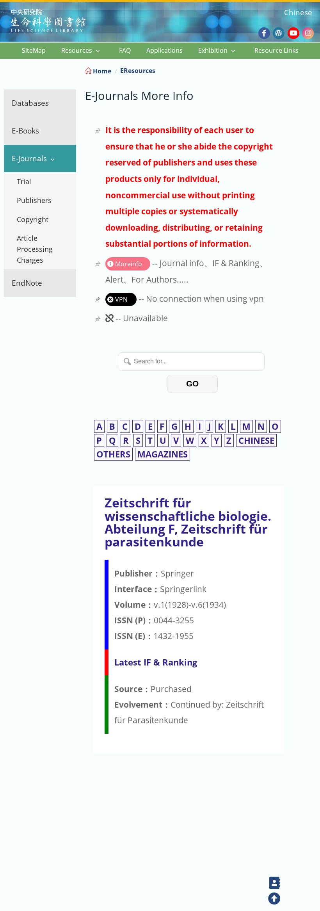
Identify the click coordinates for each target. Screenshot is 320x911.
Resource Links (276, 50)
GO (192, 383)
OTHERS (113, 454)
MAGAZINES (162, 454)
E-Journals (29, 158)
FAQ (125, 50)
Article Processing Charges (35, 249)
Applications (164, 50)
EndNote (27, 283)
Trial (24, 181)
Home (101, 71)
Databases (30, 103)
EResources (137, 70)
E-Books (25, 130)
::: (313, 69)
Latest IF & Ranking (155, 662)
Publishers (34, 200)
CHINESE (256, 440)
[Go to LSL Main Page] (58, 22)
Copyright (32, 219)
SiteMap (34, 50)
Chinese (298, 12)
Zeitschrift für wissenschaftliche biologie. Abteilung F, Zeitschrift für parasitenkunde (188, 522)
